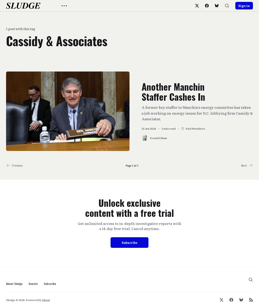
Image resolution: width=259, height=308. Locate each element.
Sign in (244, 5)
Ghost (46, 300)
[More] (64, 5)
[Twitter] (197, 6)
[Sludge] (23, 6)
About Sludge (14, 284)
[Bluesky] (217, 6)
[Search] (227, 5)
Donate (33, 284)
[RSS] (251, 300)
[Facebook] (207, 6)
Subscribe (129, 242)
